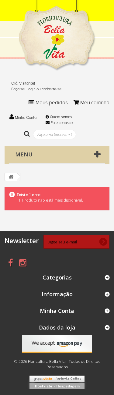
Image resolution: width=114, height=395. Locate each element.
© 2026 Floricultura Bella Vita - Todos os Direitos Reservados (57, 364)
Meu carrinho (94, 102)
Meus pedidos (51, 102)
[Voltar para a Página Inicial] (11, 177)
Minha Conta (25, 117)
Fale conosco (61, 122)
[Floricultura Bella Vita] (57, 35)
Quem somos (60, 117)
